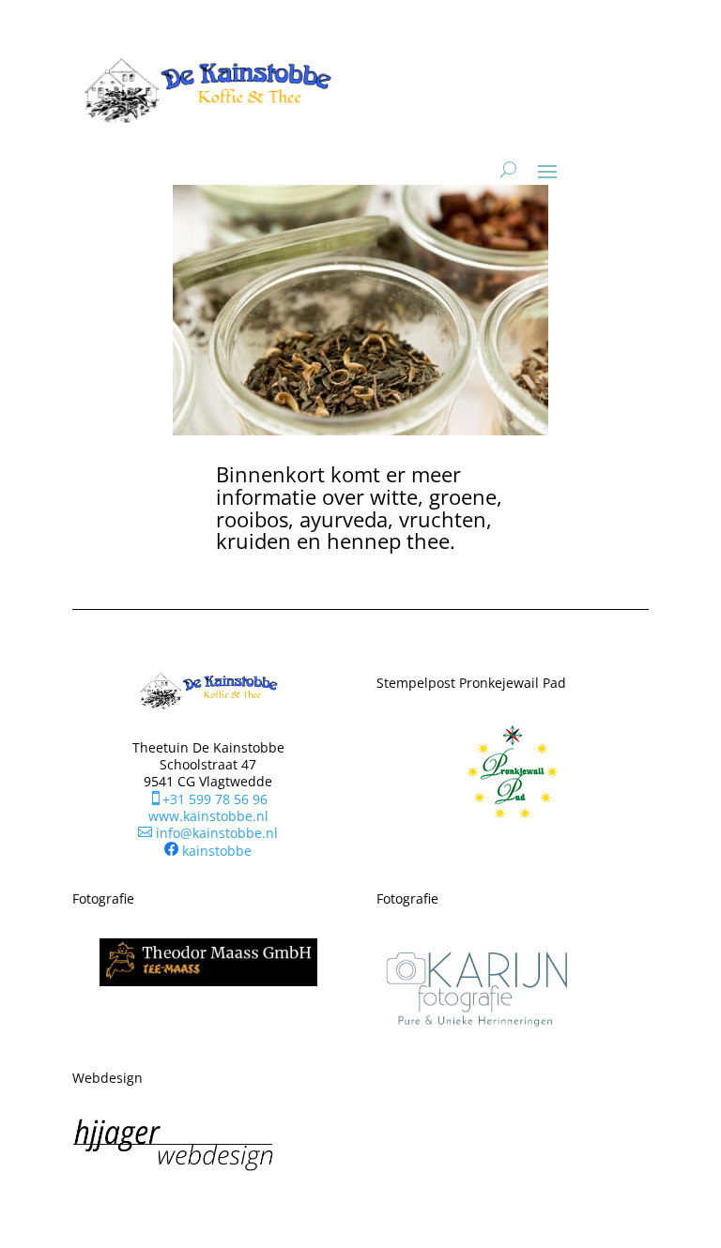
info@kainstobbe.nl (208, 833)
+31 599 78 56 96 (208, 799)
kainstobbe (217, 851)
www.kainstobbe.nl (208, 816)
